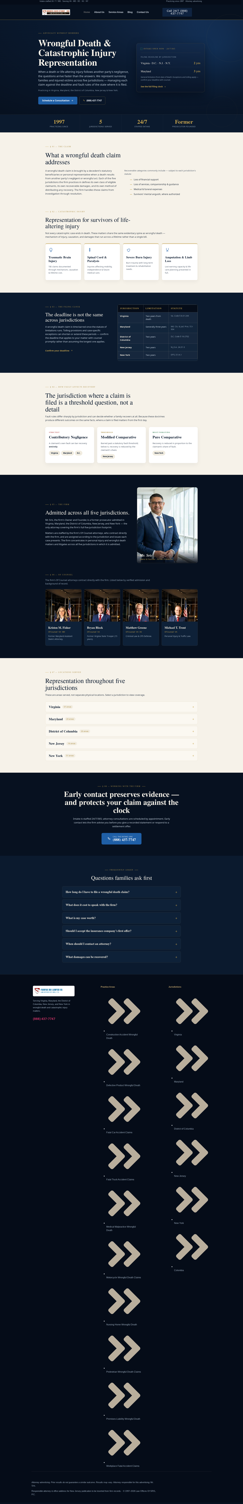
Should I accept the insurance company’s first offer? (121, 931)
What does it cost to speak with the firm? (121, 905)
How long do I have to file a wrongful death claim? (121, 892)
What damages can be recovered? (121, 957)
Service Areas (116, 12)
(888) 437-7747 (94, 100)
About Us (99, 12)
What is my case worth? (121, 918)
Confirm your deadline (57, 350)
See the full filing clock (152, 86)
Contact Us (143, 12)
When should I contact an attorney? (121, 944)
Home (87, 12)
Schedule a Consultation (56, 100)
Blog (130, 12)
